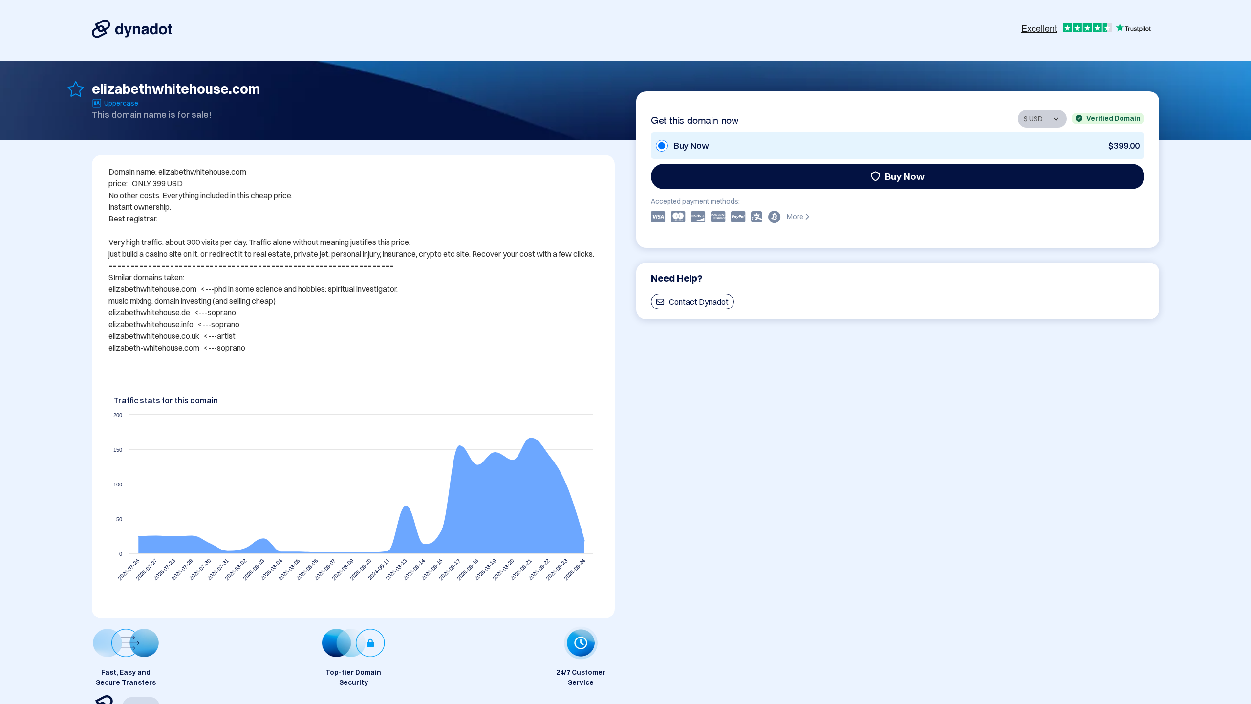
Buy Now (905, 176)
